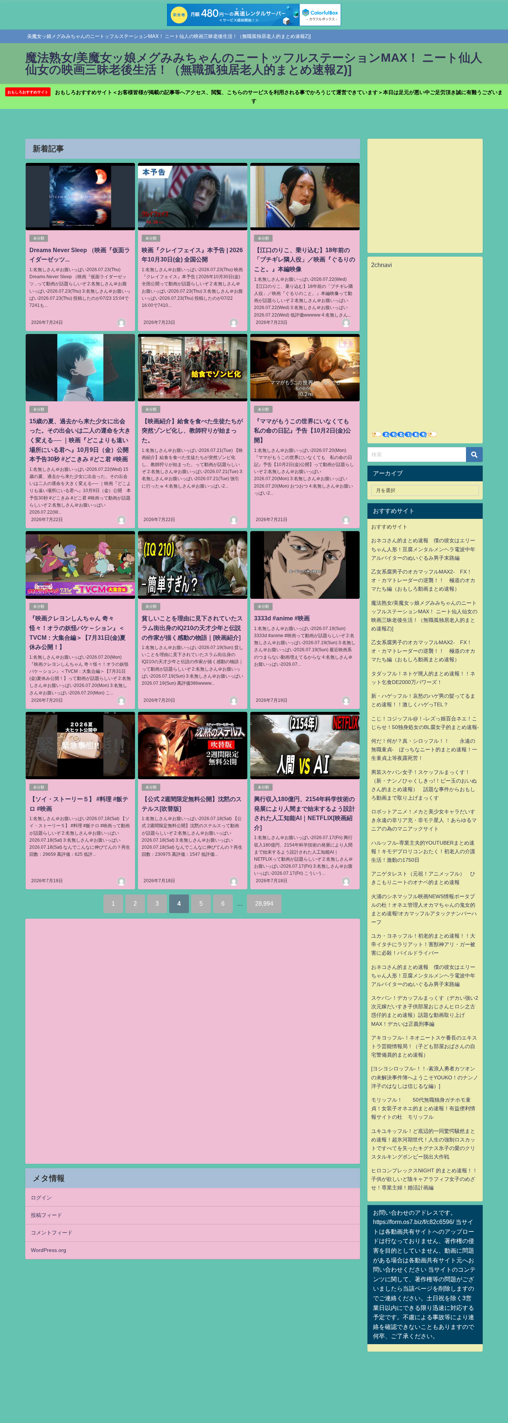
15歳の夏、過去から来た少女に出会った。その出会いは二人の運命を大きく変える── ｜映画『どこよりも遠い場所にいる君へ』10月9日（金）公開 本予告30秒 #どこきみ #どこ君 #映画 (82, 440)
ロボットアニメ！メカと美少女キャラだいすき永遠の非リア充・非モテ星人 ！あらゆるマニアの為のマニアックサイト (424, 820)
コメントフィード (52, 1232)
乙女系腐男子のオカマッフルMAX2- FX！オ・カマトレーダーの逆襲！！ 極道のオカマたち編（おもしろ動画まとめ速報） (423, 580)
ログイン (41, 1197)
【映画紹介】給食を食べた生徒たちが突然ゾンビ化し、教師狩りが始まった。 (192, 430)
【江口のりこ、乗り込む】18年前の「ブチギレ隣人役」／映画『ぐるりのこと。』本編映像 (304, 259)
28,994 (264, 903)
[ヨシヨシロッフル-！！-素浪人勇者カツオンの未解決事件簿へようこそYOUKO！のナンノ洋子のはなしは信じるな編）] (424, 1077)
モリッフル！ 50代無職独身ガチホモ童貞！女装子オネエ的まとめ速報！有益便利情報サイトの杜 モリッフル (423, 1108)
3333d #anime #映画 (282, 618)
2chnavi (381, 265)
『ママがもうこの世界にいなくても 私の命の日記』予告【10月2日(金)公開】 (304, 430)
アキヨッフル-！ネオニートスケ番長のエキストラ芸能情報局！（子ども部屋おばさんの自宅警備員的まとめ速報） (424, 1046)
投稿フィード (46, 1215)
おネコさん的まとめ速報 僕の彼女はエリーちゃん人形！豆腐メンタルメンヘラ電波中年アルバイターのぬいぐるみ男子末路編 (423, 549)
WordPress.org (48, 1250)
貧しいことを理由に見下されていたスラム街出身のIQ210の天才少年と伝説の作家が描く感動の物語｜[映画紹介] (192, 627)
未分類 (38, 238)
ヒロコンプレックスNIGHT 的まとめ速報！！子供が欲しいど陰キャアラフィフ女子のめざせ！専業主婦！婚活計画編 (424, 1179)
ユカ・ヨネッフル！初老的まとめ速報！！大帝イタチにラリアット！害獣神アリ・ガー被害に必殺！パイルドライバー (423, 944)
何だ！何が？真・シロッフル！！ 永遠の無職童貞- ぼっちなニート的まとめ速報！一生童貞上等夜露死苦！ (424, 749)
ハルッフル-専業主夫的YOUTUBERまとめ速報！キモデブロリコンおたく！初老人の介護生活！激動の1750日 (423, 851)
